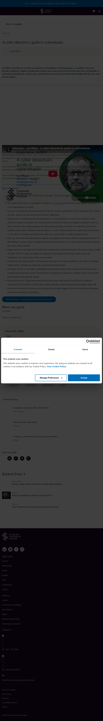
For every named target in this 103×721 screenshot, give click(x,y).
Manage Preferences (49, 378)
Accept (84, 378)
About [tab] (85, 349)
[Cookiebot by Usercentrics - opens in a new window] (88, 342)
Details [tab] (51, 349)
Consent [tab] (18, 349)
